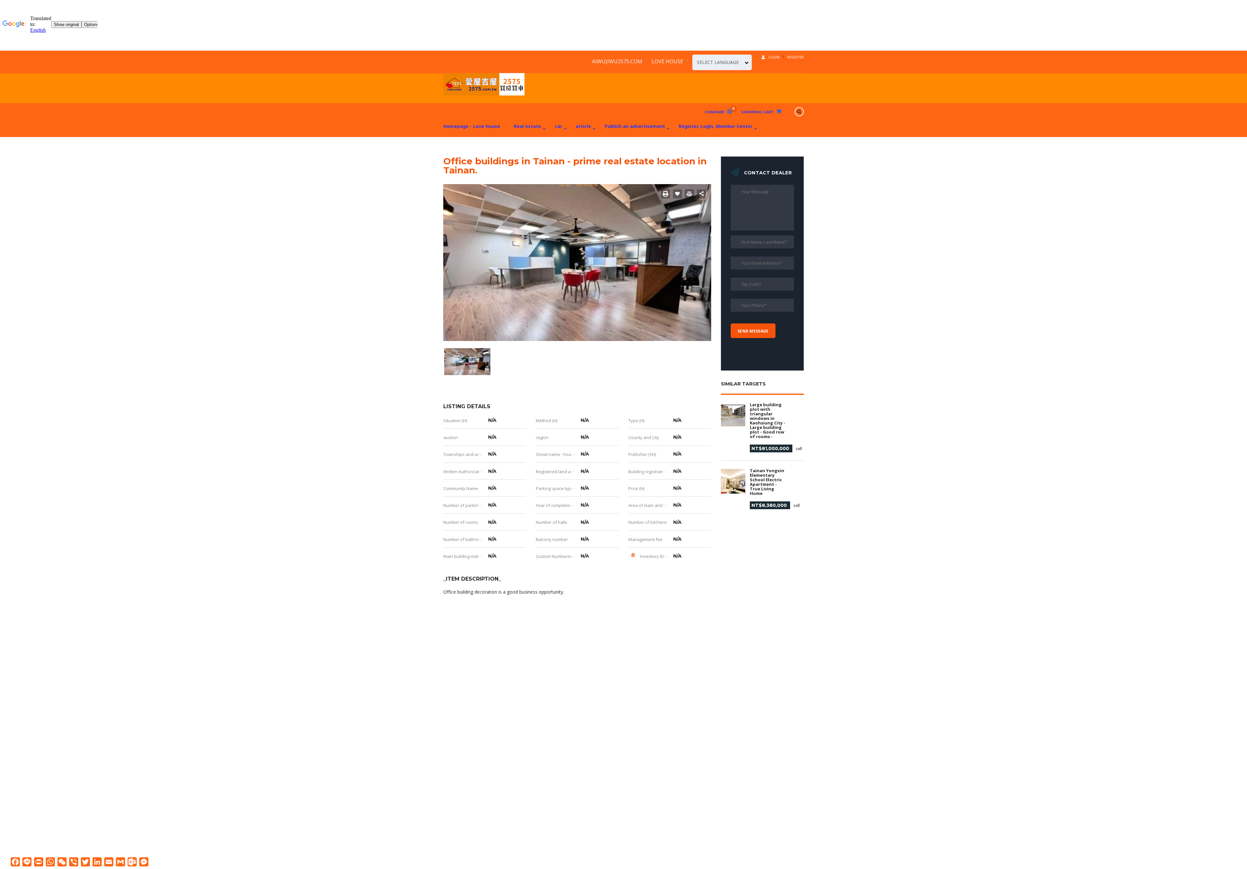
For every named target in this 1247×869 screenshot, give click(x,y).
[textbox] (722, 62)
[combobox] (722, 62)
